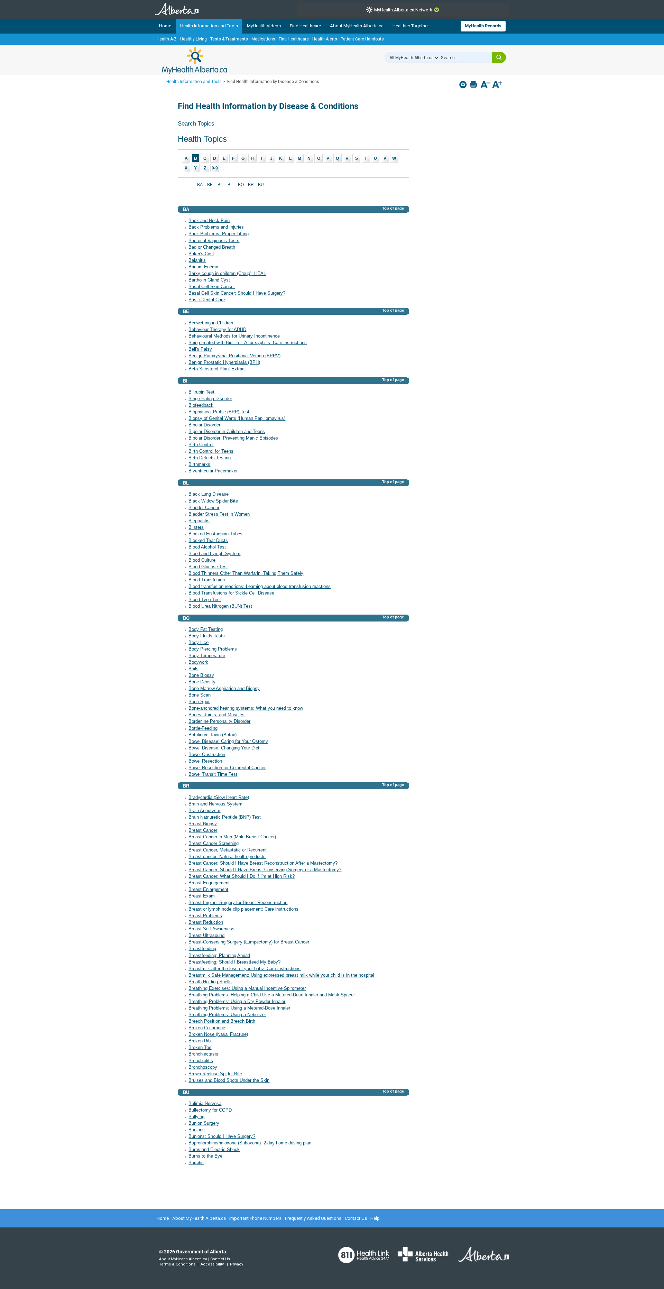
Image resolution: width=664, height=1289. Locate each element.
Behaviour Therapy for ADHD (217, 329)
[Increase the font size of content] (497, 85)
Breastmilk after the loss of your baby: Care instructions (244, 968)
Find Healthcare (305, 25)
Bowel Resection (205, 761)
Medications (263, 39)
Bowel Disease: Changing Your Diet (223, 748)
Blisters (196, 527)
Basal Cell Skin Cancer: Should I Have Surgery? (236, 293)
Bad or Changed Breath (211, 247)
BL (230, 184)
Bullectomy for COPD (210, 1110)
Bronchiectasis (203, 1054)
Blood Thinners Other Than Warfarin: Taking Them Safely (245, 573)
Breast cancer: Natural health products (227, 856)
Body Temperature (206, 655)
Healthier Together (411, 25)
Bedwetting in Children (210, 323)
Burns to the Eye (205, 1156)
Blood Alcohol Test (207, 547)
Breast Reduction (205, 922)
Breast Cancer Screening (213, 843)
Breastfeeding (202, 948)
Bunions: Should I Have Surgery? (221, 1136)
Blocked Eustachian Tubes (215, 534)
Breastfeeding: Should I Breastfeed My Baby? (234, 962)
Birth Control (200, 444)
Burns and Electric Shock (214, 1149)
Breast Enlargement (208, 889)
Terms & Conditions (177, 1264)
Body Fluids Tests (206, 636)
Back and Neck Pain (209, 220)
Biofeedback (200, 405)
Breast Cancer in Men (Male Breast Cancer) (232, 837)
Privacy (236, 1264)
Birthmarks (199, 464)
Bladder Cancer (203, 507)
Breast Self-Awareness (211, 929)
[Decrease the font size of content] (485, 85)
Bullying (196, 1116)
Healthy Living (193, 39)
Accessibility (212, 1264)
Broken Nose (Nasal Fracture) (218, 1034)
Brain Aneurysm (204, 810)
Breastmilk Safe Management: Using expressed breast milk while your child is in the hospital (281, 975)
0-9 (215, 168)
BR (251, 184)
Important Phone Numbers (255, 1218)
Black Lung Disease (208, 494)
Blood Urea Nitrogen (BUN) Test (220, 606)
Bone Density (201, 682)
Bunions (196, 1129)
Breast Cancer (202, 830)
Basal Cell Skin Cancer (211, 286)
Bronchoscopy (202, 1067)
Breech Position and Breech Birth (221, 1021)
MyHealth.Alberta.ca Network (403, 9)
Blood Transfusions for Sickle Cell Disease (231, 593)
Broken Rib (199, 1041)
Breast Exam (201, 896)
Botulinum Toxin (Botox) (212, 735)
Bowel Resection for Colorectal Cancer (227, 767)
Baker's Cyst (201, 253)
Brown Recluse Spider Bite (215, 1073)
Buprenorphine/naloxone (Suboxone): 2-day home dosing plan (249, 1143)
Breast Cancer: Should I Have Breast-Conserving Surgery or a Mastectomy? (264, 869)
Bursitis (196, 1162)
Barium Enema (203, 267)
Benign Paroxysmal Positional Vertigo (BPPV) (234, 355)
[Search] (499, 57)
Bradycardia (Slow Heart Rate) (218, 797)
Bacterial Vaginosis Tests (213, 240)
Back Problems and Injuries (216, 227)
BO (241, 184)
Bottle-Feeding (203, 728)
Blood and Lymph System (214, 553)
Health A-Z (167, 39)
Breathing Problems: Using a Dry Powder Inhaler (236, 1001)
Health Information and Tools (209, 25)
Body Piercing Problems (212, 649)
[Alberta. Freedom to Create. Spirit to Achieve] (479, 1258)
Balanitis (197, 260)
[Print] (474, 84)
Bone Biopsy (201, 675)
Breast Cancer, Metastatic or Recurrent (227, 850)
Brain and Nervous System (215, 804)
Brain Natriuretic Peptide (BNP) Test (224, 817)
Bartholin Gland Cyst (209, 280)
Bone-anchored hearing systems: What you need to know (245, 708)
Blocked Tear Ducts (208, 540)
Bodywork (198, 662)
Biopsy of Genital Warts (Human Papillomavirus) (236, 418)
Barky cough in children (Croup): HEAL (227, 273)
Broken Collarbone (206, 1027)
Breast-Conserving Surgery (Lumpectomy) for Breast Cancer (248, 942)
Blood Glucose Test (208, 566)
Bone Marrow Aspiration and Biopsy (224, 688)
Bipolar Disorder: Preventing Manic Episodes (233, 438)
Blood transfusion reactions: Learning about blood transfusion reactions (259, 586)
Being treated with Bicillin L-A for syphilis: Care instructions (247, 342)
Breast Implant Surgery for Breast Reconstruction (237, 902)
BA (200, 184)
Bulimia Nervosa (204, 1103)
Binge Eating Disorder (210, 398)
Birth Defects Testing (209, 457)
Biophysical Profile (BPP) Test (218, 411)
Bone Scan (199, 695)
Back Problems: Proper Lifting (218, 233)
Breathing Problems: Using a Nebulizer (227, 1014)
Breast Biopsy (202, 823)
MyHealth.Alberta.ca (194, 60)
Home (165, 25)
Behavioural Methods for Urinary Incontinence (234, 336)
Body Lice (198, 642)
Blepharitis (199, 520)
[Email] (463, 84)
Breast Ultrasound (206, 935)
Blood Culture (201, 560)
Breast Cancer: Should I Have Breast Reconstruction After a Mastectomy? (263, 863)
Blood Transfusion (206, 580)
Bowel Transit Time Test (212, 774)
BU (261, 184)
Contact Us (356, 1218)
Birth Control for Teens (210, 451)
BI (219, 184)
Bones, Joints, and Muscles (216, 714)
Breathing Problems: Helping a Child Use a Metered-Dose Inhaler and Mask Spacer (271, 995)
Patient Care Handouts (362, 39)
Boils (193, 668)
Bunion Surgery (203, 1123)
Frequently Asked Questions (313, 1218)
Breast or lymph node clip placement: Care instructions (243, 909)
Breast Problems (205, 915)
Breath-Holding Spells (210, 981)
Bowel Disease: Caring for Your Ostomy (228, 741)
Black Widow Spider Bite (213, 501)
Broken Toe (199, 1047)
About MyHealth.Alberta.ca (357, 25)
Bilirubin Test (201, 392)
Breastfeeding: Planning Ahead (219, 955)
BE (210, 184)
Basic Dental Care (206, 299)
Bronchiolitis (200, 1060)
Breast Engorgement (209, 883)
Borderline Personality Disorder (219, 721)
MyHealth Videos (264, 25)
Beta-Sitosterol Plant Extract (217, 369)
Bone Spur (199, 701)
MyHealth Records (483, 25)
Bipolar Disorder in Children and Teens (226, 431)
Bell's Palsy (200, 349)
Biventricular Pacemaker (213, 471)
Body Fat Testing (205, 629)
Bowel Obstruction (206, 754)
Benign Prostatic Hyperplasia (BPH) (224, 362)
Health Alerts (324, 39)
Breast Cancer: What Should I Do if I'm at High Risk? (241, 876)
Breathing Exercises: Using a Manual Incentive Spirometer (247, 988)
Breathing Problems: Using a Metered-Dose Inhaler (239, 1008)
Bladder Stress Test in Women (219, 514)
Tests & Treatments (229, 39)
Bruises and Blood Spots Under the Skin (228, 1080)
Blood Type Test (204, 599)
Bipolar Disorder (204, 425)
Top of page (393, 208)
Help (375, 1218)
